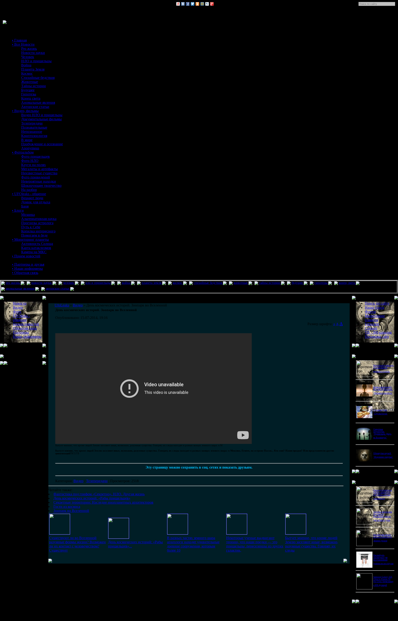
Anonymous (30, 148)
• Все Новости (23, 44)
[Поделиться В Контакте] (183, 4)
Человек (27, 57)
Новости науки (33, 53)
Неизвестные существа (39, 173)
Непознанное (31, 132)
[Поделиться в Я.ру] (178, 4)
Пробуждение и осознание (42, 144)
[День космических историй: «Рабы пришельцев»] (118, 537)
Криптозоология (34, 136)
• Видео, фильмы (25, 111)
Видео (78, 481)
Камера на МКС (34, 252)
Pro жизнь (29, 49)
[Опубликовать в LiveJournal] (207, 4)
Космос (27, 73)
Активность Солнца (37, 244)
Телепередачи (32, 123)
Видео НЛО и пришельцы (41, 115)
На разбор (29, 190)
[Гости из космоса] (236, 533)
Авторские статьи (35, 107)
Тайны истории (33, 86)
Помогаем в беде (34, 235)
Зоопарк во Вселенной (71, 511)
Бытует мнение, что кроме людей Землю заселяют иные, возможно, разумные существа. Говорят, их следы (311, 544)
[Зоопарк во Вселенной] (295, 533)
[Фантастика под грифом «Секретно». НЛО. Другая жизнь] (59, 533)
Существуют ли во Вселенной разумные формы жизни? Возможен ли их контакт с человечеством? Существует (77, 544)
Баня (25, 206)
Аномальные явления (38, 102)
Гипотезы (28, 94)
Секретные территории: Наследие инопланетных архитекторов (103, 502)
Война (26, 65)
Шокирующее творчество (41, 185)
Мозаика (28, 215)
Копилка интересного (38, 231)
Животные (29, 82)
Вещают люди (32, 198)
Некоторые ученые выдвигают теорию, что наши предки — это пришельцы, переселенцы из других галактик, (254, 544)
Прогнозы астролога (37, 223)
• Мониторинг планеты (30, 239)
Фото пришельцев (35, 156)
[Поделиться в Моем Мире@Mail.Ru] (202, 4)
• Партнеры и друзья (28, 264)
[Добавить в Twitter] (192, 4)
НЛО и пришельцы (36, 61)
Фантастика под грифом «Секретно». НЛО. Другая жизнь (99, 494)
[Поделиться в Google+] (212, 4)
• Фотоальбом (23, 152)
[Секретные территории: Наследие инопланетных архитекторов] (177, 533)
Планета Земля (32, 69)
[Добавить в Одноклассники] (197, 4)
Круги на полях (33, 165)
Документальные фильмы (41, 119)
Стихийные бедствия (38, 78)
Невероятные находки (38, 181)
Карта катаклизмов (36, 248)
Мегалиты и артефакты (39, 169)
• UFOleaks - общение (29, 194)
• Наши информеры (27, 268)
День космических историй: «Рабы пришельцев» (91, 498)
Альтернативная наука (38, 219)
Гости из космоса (66, 506)
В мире (26, 140)
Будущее (28, 90)
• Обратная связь (25, 273)
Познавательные (34, 127)
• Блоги (18, 210)
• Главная (19, 40)
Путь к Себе (30, 227)
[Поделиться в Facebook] (188, 4)
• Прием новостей (26, 256)
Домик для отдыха (35, 202)
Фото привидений (35, 177)
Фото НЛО (29, 161)
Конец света (30, 98)
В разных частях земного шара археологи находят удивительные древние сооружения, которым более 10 (193, 544)
